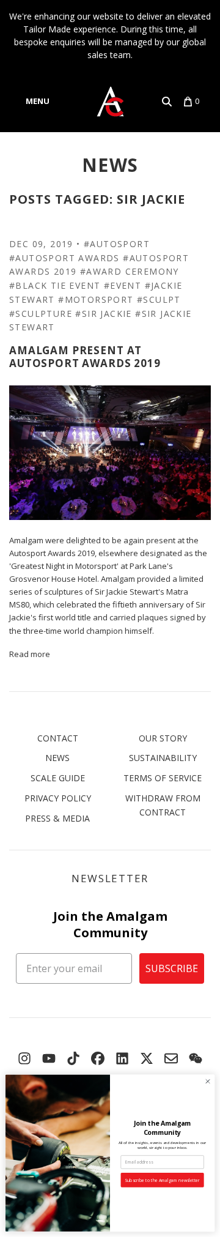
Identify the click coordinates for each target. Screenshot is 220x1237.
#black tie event (54, 285)
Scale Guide (58, 778)
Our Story (163, 738)
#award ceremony (129, 271)
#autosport (117, 244)
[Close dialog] (207, 1081)
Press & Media (57, 818)
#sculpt (159, 299)
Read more (29, 653)
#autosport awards (64, 258)
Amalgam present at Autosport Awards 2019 (85, 356)
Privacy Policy (57, 798)
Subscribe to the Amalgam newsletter (162, 1180)
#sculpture (40, 313)
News (110, 164)
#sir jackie (103, 313)
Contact (57, 738)
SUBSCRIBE (171, 968)
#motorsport (95, 299)
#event (122, 285)
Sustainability (163, 757)
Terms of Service (162, 778)
